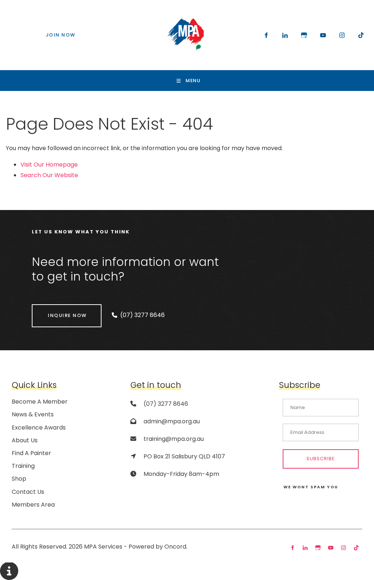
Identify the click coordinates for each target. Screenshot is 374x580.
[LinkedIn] (285, 35)
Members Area (33, 504)
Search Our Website (49, 175)
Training (23, 466)
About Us (25, 440)
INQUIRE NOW (51, 309)
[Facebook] (266, 35)
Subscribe (320, 458)
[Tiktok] (361, 35)
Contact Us (28, 492)
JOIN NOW (45, 31)
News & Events (33, 414)
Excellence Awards (39, 427)
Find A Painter (31, 453)
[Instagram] (342, 35)
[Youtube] (323, 35)
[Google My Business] (304, 35)
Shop (19, 478)
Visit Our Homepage (49, 164)
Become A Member (40, 401)
